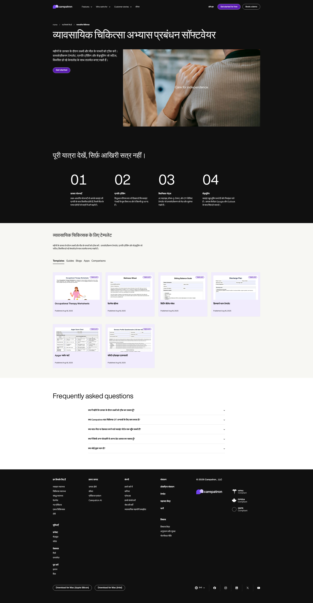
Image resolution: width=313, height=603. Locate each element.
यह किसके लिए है (67, 25)
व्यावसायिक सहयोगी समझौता (135, 510)
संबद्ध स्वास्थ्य (58, 496)
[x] (247, 587)
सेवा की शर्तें (129, 505)
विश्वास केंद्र (165, 527)
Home (55, 25)
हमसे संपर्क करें (130, 500)
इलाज (55, 569)
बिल (54, 574)
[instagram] (225, 587)
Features (85, 7)
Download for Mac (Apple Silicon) (72, 588)
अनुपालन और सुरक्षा (167, 531)
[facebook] (214, 587)
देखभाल (56, 549)
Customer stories (121, 7)
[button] (200, 588)
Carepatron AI (95, 500)
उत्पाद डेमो (93, 487)
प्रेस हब (128, 496)
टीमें (54, 514)
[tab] (58, 261)
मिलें (54, 553)
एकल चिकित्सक (59, 510)
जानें (162, 509)
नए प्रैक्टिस (57, 505)
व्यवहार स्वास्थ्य (59, 487)
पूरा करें (55, 565)
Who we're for (101, 7)
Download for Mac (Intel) (110, 588)
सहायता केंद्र (165, 501)
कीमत (137, 7)
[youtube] (258, 587)
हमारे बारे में (129, 487)
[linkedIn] (236, 587)
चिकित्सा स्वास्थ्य (59, 491)
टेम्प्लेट (162, 494)
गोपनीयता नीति (166, 536)
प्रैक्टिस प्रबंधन (95, 496)
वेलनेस (55, 500)
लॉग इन (211, 7)
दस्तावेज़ (56, 558)
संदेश (55, 541)
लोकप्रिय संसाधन (167, 487)
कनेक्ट (55, 532)
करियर (127, 491)
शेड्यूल (55, 537)
